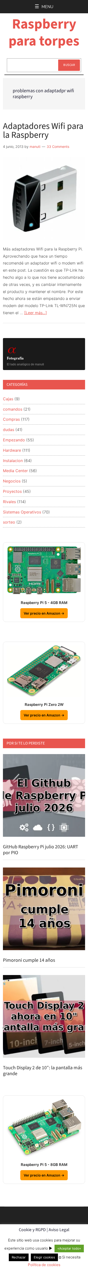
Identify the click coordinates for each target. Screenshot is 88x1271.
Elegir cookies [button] (44, 1257)
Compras (11, 419)
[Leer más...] (35, 312)
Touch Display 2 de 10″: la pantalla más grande (42, 1070)
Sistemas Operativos (22, 512)
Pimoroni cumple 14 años (29, 960)
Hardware (12, 450)
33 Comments (58, 146)
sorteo (9, 522)
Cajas (8, 398)
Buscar (69, 65)
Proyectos (12, 491)
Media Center (15, 470)
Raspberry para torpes (44, 32)
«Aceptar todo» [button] (69, 1248)
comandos (12, 409)
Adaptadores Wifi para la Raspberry (43, 130)
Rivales (9, 501)
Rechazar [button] (19, 1257)
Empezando (14, 439)
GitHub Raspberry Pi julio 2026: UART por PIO (40, 849)
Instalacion (13, 460)
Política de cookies (44, 1264)
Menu (47, 6)
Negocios (12, 481)
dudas (8, 429)
